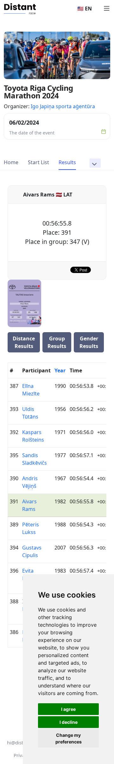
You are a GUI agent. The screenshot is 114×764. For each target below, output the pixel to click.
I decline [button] (69, 722)
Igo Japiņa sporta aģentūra (63, 106)
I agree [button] (68, 709)
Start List (38, 162)
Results (67, 162)
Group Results (57, 342)
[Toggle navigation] (106, 8)
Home (11, 162)
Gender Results (88, 342)
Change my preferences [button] (68, 738)
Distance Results (24, 342)
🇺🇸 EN (84, 8)
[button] (95, 163)
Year (60, 370)
